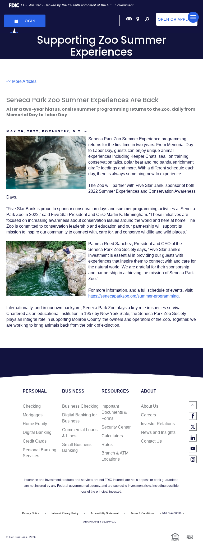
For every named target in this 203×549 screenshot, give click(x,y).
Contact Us (151, 441)
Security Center (116, 427)
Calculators (112, 436)
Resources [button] (115, 391)
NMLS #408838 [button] (172, 513)
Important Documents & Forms (114, 412)
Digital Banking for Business (79, 418)
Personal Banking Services (39, 453)
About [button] (148, 391)
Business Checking (80, 406)
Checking (32, 406)
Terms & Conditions (142, 513)
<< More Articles (21, 81)
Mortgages (33, 415)
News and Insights (158, 432)
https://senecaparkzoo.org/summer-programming (133, 296)
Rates (107, 444)
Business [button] (73, 391)
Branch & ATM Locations (115, 456)
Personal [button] (35, 391)
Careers (148, 415)
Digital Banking (37, 432)
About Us (149, 406)
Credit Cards (35, 441)
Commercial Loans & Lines (80, 433)
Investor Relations (158, 423)
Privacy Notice (30, 513)
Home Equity (35, 423)
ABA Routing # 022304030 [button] (99, 521)
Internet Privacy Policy (65, 513)
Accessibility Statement (105, 513)
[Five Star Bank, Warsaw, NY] (101, 19)
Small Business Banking (76, 447)
